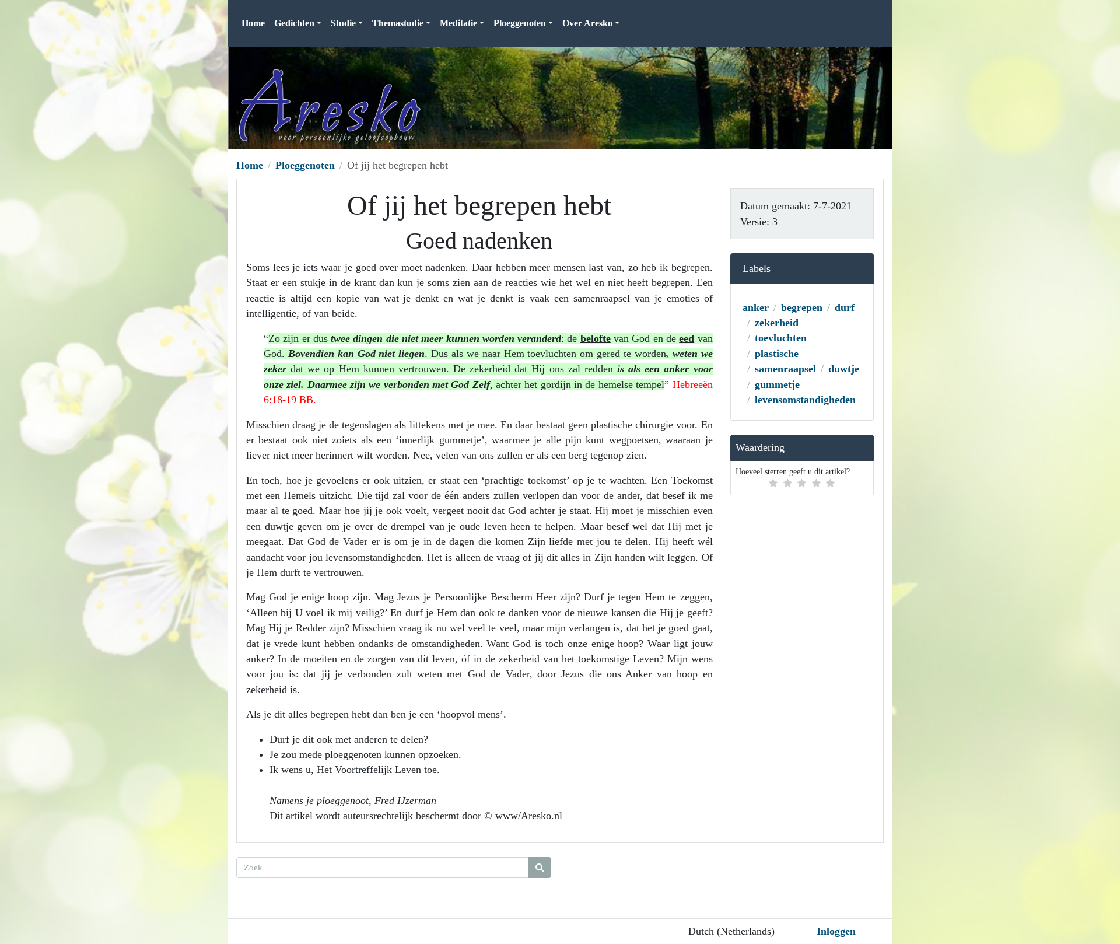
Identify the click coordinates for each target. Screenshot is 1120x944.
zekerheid (777, 322)
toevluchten (781, 338)
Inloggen (836, 931)
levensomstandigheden (805, 399)
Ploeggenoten (305, 165)
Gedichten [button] (294, 23)
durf (845, 307)
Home (253, 23)
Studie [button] (343, 23)
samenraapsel (785, 369)
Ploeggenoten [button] (520, 23)
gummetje (777, 384)
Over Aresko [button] (587, 23)
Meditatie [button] (458, 23)
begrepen (801, 307)
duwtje (843, 369)
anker (756, 307)
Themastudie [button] (398, 23)
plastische (777, 353)
